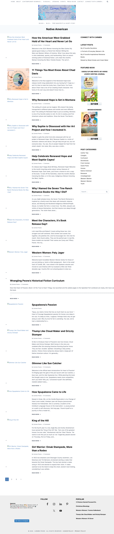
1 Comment (46, 133)
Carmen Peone (38, 45)
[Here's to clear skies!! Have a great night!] (13, 514)
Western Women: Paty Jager (48, 252)
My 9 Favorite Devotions (89, 48)
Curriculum (84, 158)
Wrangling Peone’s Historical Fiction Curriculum (37, 280)
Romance (84, 173)
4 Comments (46, 338)
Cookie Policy (68, 531)
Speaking (55, 1)
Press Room (71, 1)
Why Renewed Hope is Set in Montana (53, 99)
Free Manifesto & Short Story (63, 23)
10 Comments (47, 395)
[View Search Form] (107, 1)
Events (63, 1)
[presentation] (18, 47)
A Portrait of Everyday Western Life (92, 51)
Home (13, 1)
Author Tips (84, 153)
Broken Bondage (94, 110)
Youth (82, 183)
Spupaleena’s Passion (44, 304)
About (18, 1)
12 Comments (47, 367)
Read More (36, 63)
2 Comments (46, 45)
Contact (80, 1)
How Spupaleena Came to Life (49, 392)
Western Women (86, 178)
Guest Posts (85, 166)
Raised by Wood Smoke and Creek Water (94, 60)
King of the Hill (40, 420)
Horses (83, 168)
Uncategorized (85, 176)
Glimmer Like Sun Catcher (47, 363)
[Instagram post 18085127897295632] (30, 514)
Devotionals (84, 160)
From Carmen (85, 163)
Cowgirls (83, 155)
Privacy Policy (80, 531)
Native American (86, 171)
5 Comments (46, 256)
